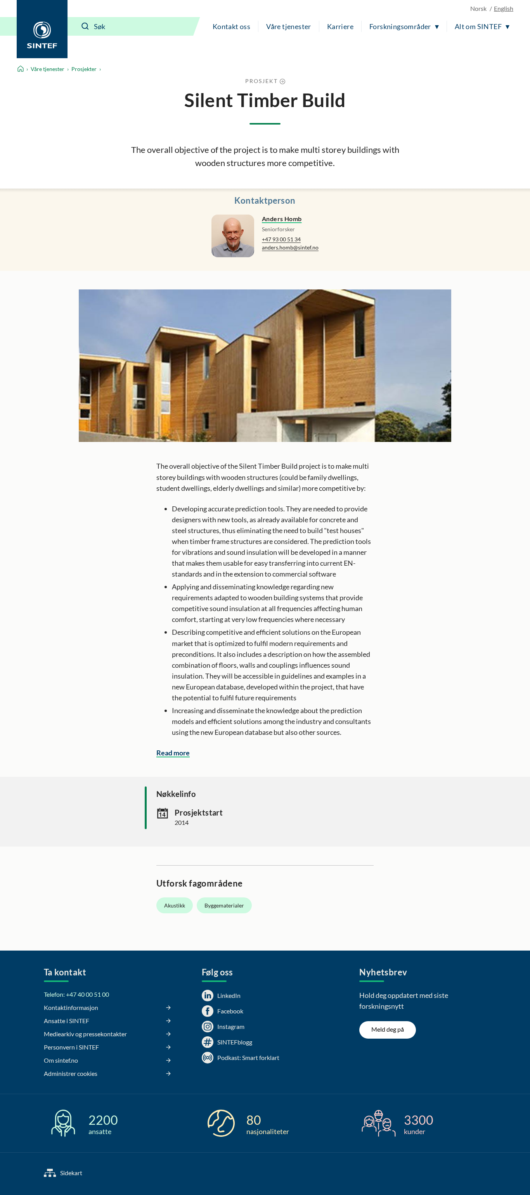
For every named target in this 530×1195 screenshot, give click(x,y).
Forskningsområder (400, 26)
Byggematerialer (224, 905)
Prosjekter (84, 69)
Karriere (340, 26)
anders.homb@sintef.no (290, 247)
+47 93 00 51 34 (281, 239)
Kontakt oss (231, 26)
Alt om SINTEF (478, 26)
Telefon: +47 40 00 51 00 (76, 994)
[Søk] (85, 26)
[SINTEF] (42, 29)
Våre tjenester (288, 26)
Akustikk (174, 905)
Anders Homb (281, 218)
